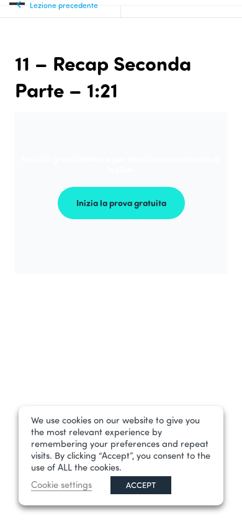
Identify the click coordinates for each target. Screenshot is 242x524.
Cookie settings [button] (61, 484)
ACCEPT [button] (141, 485)
